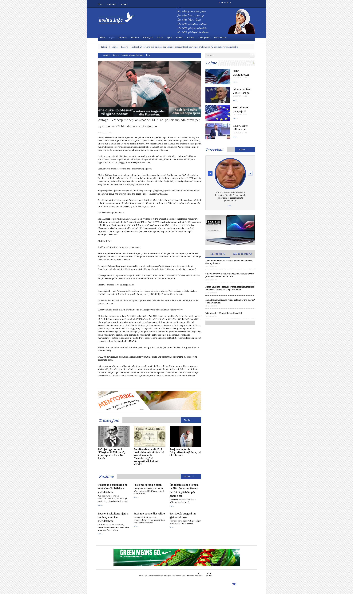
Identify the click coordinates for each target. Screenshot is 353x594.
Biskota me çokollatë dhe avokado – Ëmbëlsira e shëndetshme (112, 488)
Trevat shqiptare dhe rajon (132, 55)
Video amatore (220, 37)
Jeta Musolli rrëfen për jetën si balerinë (223, 313)
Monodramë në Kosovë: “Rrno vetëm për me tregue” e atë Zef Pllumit (230, 301)
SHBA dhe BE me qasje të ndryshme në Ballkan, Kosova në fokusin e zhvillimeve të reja (242, 109)
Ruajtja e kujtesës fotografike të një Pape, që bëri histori (185, 452)
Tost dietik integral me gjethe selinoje (183, 515)
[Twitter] (222, 2)
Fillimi (100, 4)
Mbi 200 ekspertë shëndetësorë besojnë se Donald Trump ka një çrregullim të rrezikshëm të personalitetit (230, 196)
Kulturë (160, 37)
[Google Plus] (225, 2)
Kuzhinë (190, 37)
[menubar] (139, 55)
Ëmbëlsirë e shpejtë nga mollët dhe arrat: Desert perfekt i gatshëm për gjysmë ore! (184, 490)
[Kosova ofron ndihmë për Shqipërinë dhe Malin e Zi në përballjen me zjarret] (217, 131)
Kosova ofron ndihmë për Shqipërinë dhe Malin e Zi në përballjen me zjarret (242, 127)
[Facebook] (219, 2)
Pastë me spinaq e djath (148, 484)
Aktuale (106, 55)
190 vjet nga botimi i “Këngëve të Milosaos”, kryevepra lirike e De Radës (111, 454)
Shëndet (179, 37)
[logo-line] (118, 20)
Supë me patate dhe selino (149, 513)
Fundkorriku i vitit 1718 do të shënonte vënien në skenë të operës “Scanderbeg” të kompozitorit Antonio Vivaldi (149, 457)
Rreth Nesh (111, 4)
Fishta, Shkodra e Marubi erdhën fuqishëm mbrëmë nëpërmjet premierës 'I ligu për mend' (229, 288)
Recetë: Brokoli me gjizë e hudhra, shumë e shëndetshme (113, 517)
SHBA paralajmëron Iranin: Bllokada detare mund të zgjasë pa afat (242, 72)
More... (100, 505)
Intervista (135, 37)
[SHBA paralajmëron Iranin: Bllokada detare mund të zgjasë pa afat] (217, 77)
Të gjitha (187, 420)
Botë (148, 55)
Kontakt (124, 4)
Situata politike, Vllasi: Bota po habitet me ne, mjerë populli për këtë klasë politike (242, 90)
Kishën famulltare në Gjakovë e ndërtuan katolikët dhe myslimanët (229, 262)
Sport (169, 37)
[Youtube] (230, 2)
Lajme (112, 37)
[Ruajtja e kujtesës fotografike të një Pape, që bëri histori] (185, 436)
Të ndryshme (204, 37)
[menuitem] (106, 55)
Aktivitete (123, 37)
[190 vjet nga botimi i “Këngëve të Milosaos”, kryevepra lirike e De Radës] (114, 436)
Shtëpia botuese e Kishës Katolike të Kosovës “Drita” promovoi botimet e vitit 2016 (229, 275)
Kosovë (124, 47)
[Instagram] (227, 2)
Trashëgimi (148, 37)
